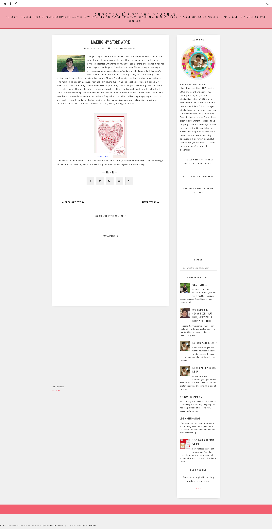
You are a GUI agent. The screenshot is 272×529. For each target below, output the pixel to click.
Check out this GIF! (103, 156)
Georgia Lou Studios (69, 525)
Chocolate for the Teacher (136, 14)
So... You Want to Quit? (204, 343)
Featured (56, 390)
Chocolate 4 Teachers (96, 48)
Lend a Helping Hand (190, 418)
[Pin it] (129, 181)
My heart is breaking (191, 396)
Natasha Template (40, 525)
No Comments (128, 48)
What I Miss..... (199, 284)
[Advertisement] (73, 329)
